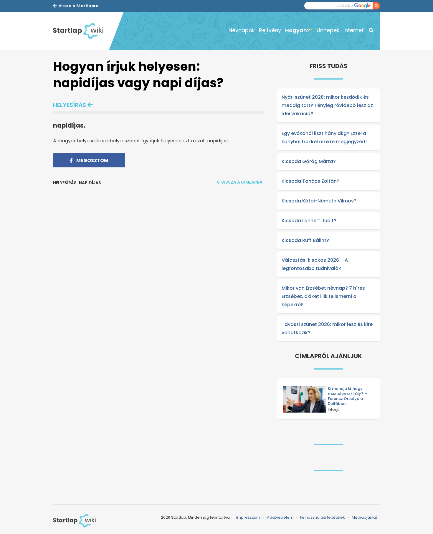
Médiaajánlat (364, 517)
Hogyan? (297, 30)
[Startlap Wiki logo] (74, 520)
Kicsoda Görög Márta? (309, 161)
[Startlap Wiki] (81, 31)
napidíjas (90, 183)
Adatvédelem (280, 517)
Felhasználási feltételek (322, 517)
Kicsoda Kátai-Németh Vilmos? (319, 200)
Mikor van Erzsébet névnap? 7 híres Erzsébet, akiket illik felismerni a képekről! (323, 296)
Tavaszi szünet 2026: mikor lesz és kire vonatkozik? (327, 328)
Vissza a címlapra (241, 182)
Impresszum (248, 517)
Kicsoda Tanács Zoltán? (310, 181)
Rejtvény (270, 30)
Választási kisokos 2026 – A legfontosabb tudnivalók (315, 264)
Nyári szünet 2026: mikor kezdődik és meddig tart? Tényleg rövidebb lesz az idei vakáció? (327, 105)
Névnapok (242, 30)
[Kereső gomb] (376, 5)
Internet (353, 30)
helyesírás (69, 105)
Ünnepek (328, 30)
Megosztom (91, 160)
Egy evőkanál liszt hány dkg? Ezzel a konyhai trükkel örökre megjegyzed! (324, 137)
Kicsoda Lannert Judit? (309, 220)
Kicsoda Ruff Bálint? (305, 240)
